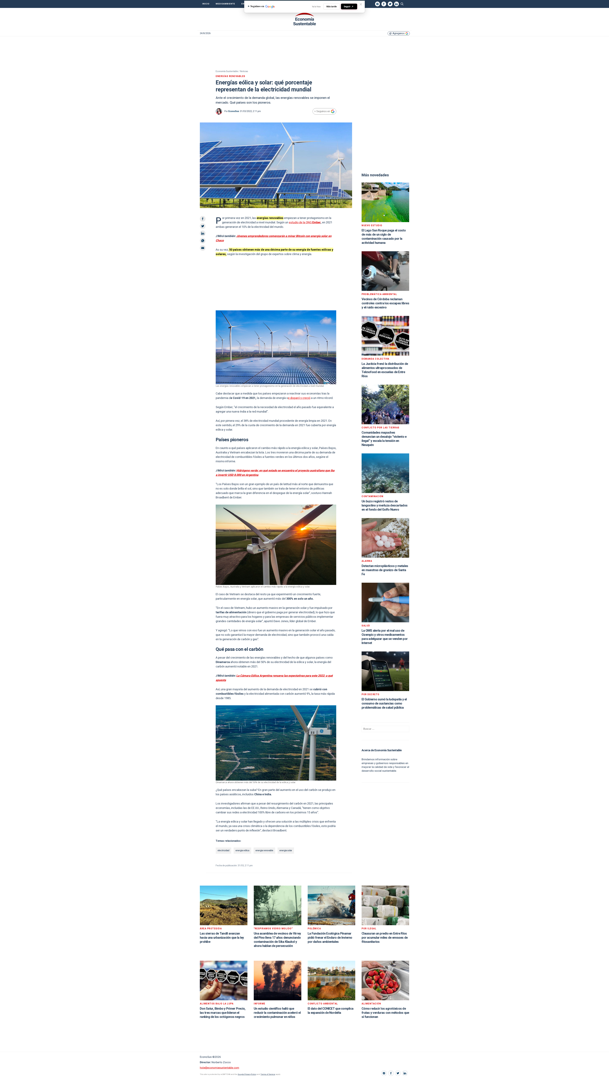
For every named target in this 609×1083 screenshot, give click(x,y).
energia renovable (264, 850)
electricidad (223, 850)
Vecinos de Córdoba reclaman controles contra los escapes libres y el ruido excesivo (385, 303)
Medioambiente (225, 3)
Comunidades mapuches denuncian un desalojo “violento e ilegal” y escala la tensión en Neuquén (384, 438)
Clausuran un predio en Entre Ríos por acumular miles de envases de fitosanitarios (385, 937)
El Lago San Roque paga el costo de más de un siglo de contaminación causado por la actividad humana (384, 236)
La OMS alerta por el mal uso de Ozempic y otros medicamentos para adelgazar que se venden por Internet (385, 636)
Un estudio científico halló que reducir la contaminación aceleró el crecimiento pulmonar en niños (277, 1012)
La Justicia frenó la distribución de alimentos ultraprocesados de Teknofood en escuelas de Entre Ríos (385, 370)
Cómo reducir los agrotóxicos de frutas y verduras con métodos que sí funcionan (385, 1012)
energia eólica (242, 850)
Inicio (205, 3)
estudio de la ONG (305, 222)
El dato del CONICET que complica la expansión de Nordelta (330, 1010)
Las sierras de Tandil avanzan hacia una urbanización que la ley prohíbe (222, 937)
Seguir (348, 6)
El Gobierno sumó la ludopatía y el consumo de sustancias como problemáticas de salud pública (384, 703)
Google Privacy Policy (247, 1074)
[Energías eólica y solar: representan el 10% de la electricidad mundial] (304, 19)
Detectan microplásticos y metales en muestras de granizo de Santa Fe (385, 570)
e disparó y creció (299, 398)
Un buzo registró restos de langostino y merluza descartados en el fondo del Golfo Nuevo (384, 505)
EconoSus (233, 111)
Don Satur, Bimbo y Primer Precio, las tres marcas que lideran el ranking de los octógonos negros (222, 1012)
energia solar (285, 850)
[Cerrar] (361, 4)
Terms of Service (268, 1074)
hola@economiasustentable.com (219, 1068)
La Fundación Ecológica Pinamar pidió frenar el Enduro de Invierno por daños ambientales (330, 937)
